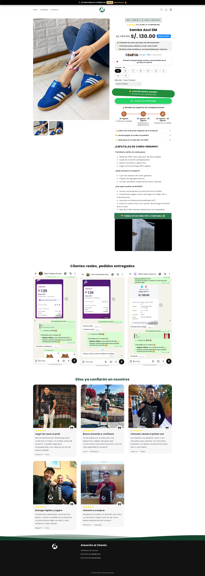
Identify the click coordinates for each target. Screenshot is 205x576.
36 (125, 71)
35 (118, 71)
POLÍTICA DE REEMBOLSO (91, 554)
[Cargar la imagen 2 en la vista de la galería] (56, 128)
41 (163, 71)
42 (118, 76)
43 (126, 76)
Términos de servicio (89, 550)
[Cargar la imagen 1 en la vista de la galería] (41, 128)
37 (133, 71)
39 (148, 71)
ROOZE (99, 573)
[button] (161, 9)
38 (141, 71)
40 (156, 71)
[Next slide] (170, 320)
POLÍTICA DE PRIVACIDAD (91, 558)
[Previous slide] (35, 320)
